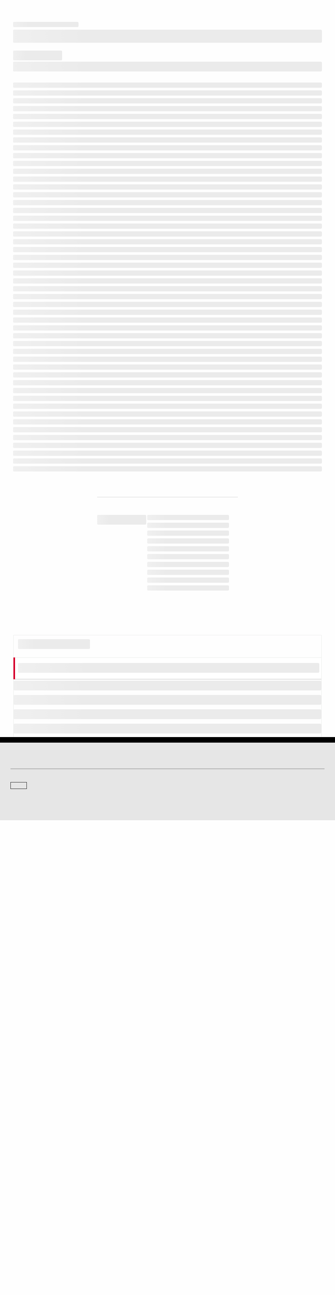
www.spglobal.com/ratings (118, 953)
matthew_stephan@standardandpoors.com (152, 1119)
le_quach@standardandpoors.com (216, 1116)
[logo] (28, 10)
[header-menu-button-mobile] (319, 10)
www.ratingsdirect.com (242, 953)
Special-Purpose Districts (108, 458)
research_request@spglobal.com (57, 1026)
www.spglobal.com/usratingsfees (147, 972)
